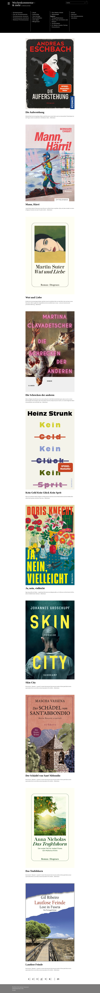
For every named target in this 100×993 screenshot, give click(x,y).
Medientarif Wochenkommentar (21, 19)
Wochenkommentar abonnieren (20, 16)
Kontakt (73, 12)
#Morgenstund (35, 21)
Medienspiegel (55, 14)
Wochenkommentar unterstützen (21, 18)
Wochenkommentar (18, 12)
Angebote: (53, 16)
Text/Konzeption (56, 23)
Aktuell (34, 12)
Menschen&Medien (37, 18)
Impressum (74, 14)
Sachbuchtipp (35, 14)
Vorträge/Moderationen (57, 18)
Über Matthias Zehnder (57, 12)
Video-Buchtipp (36, 16)
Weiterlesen (52, 117)
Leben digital (35, 19)
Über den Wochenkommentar (20, 14)
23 (58, 979)
